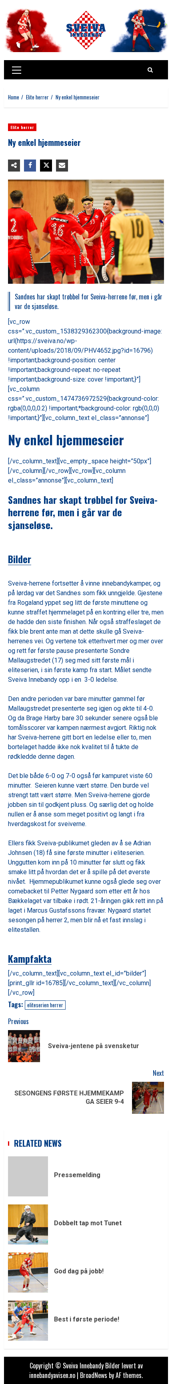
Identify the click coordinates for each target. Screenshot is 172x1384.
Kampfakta (30, 958)
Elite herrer (22, 127)
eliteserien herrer (45, 1005)
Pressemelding (28, 1176)
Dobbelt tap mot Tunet (28, 1224)
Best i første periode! (28, 1321)
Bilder (19, 559)
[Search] (150, 69)
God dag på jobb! (28, 1273)
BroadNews (93, 1375)
